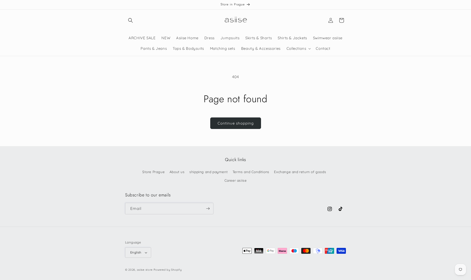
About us (177, 172)
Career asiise (235, 180)
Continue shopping (236, 123)
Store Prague (153, 172)
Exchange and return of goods (300, 172)
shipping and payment (208, 172)
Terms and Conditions (251, 172)
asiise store (145, 269)
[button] (130, 20)
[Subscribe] (207, 208)
